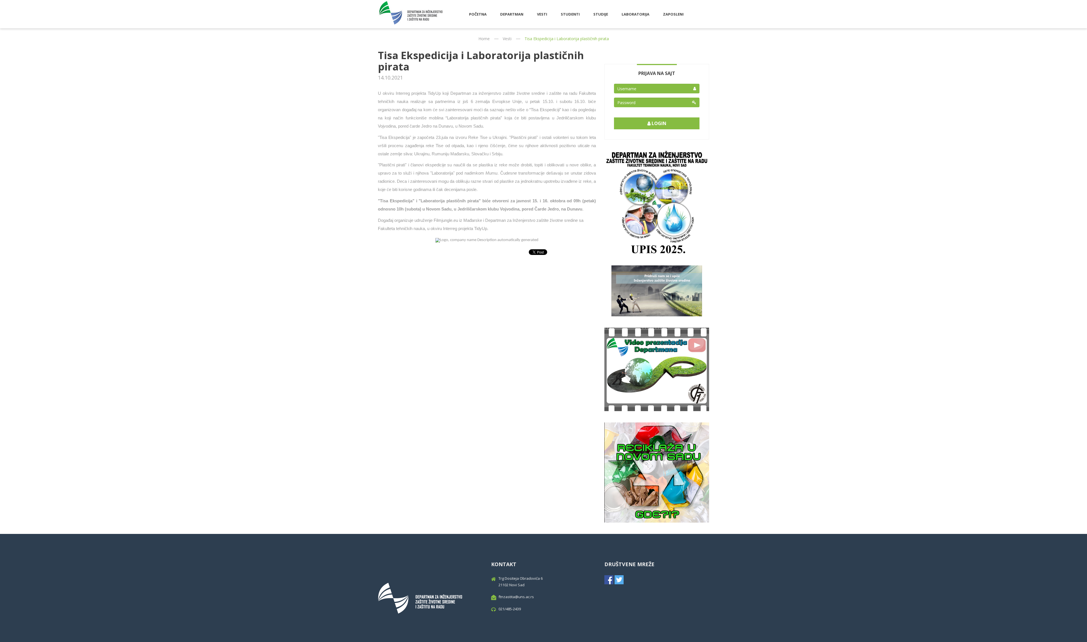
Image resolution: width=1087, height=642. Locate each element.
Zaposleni (673, 14)
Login (658, 123)
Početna (478, 14)
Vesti (542, 14)
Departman (511, 14)
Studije (600, 14)
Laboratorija (635, 14)
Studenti (570, 14)
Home (484, 38)
